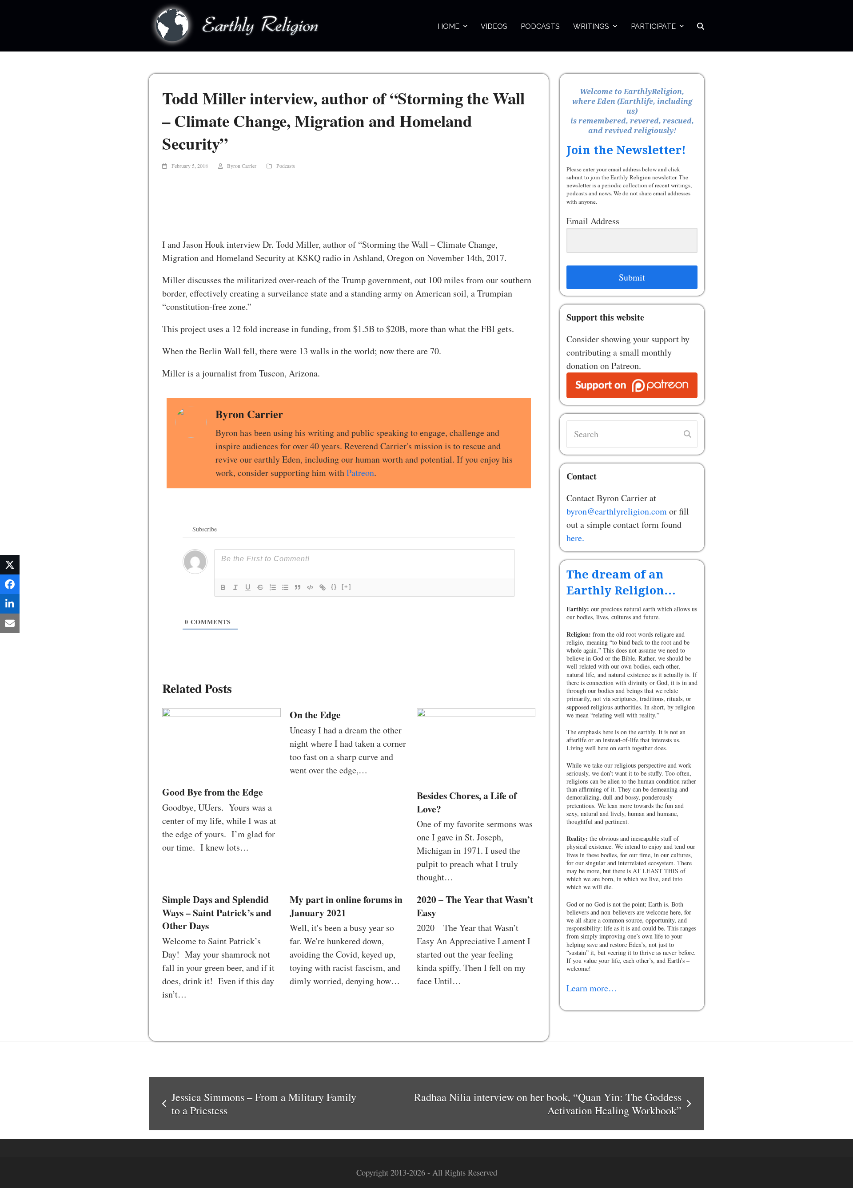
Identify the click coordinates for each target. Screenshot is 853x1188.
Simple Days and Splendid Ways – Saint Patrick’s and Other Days (216, 912)
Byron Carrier (241, 165)
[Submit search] (687, 434)
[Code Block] (310, 587)
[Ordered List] (273, 587)
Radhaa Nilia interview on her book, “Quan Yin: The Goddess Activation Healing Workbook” (525, 1103)
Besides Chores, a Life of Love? (467, 802)
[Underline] (248, 587)
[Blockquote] (297, 587)
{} (334, 586)
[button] (700, 26)
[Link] (322, 587)
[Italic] (235, 587)
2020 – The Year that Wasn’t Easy (475, 905)
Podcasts (285, 165)
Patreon (360, 473)
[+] (346, 586)
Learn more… (591, 988)
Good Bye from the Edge (212, 792)
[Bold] (223, 587)
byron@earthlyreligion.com (616, 511)
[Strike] (260, 587)
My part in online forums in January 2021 (346, 905)
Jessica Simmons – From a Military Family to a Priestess (259, 1103)
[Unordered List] (285, 587)
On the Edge (315, 714)
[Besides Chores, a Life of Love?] (476, 744)
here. (575, 538)
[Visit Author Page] (191, 421)
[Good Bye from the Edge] (221, 742)
